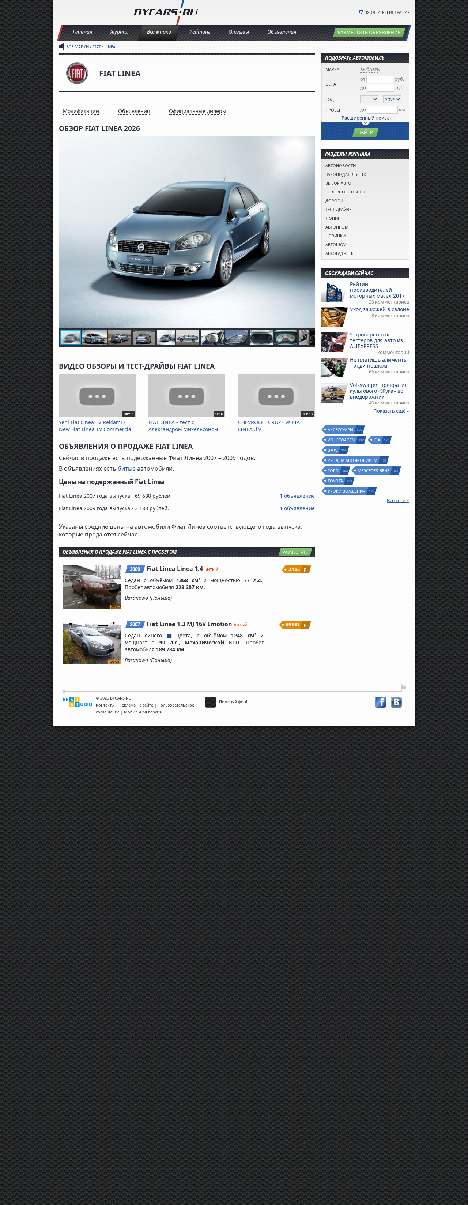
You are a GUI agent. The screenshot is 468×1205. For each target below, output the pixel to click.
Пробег (333, 110)
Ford (333, 470)
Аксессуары (341, 429)
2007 (135, 624)
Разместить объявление (369, 32)
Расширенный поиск (365, 117)
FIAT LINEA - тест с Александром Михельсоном (185, 422)
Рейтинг (199, 31)
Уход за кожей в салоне (379, 309)
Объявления (281, 31)
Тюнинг (334, 218)
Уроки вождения (347, 491)
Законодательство (346, 174)
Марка (332, 69)
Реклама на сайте (136, 705)
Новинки (335, 235)
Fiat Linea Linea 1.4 (175, 569)
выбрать (370, 69)
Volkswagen (341, 440)
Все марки (159, 31)
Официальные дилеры (197, 111)
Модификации (81, 111)
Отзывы (239, 31)
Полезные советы (345, 192)
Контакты (105, 705)
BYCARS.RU (120, 698)
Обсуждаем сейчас (349, 273)
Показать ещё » (391, 410)
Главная (82, 31)
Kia (377, 440)
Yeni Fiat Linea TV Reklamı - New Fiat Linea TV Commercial (96, 422)
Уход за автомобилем (353, 460)
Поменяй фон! (232, 701)
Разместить (295, 552)
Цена (330, 84)
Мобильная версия (143, 712)
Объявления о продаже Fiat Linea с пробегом (120, 552)
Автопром (336, 227)
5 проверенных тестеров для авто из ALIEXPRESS (376, 340)
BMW (333, 450)
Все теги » (398, 500)
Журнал (119, 31)
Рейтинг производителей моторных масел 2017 (377, 289)
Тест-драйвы (338, 209)
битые (127, 468)
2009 (135, 569)
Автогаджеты (339, 253)
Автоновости (340, 165)
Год (329, 99)
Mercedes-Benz (374, 470)
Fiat (97, 46)
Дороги (334, 200)
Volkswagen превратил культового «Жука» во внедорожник (379, 390)
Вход (370, 12)
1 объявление (297, 495)
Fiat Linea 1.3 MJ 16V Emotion (190, 624)
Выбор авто (338, 183)
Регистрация (396, 12)
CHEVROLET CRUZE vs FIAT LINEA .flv (275, 422)
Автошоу (335, 244)
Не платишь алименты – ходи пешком (379, 362)
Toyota (336, 480)
